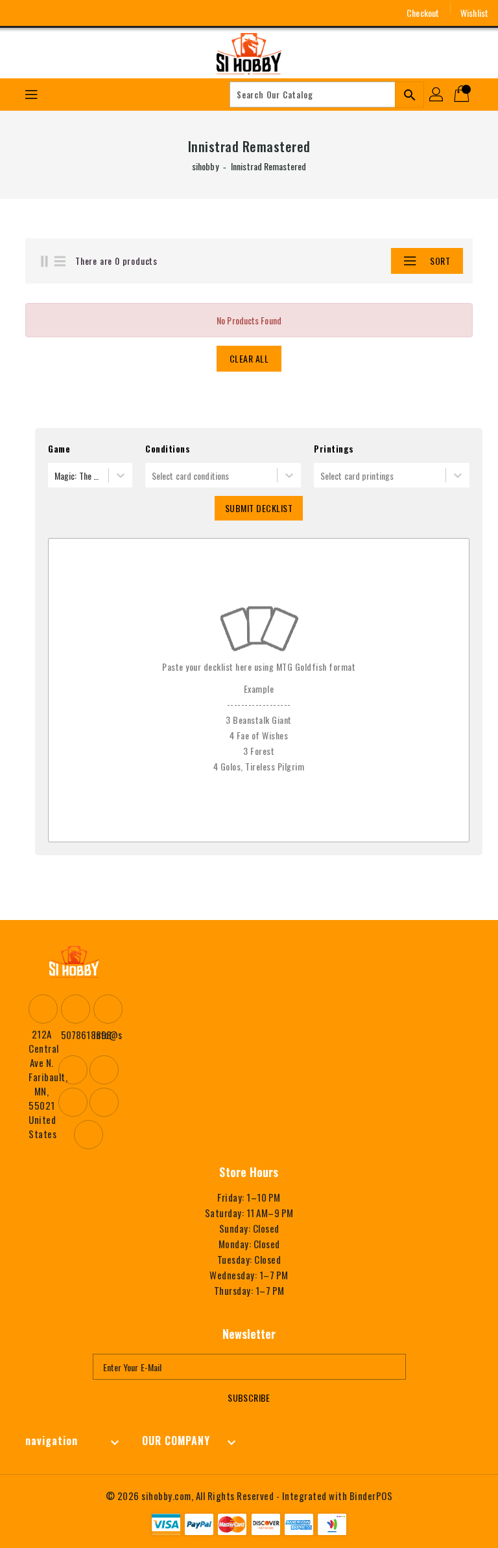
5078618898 (74, 1034)
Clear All (249, 358)
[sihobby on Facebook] (20, 13)
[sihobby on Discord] (92, 13)
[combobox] (55, 475)
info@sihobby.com (106, 1034)
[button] (362, 261)
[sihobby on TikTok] (116, 13)
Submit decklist (259, 508)
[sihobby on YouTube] (68, 13)
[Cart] (463, 94)
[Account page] (437, 94)
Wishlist (474, 12)
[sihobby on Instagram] (44, 13)
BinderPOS (371, 1495)
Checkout (423, 12)
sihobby (205, 166)
